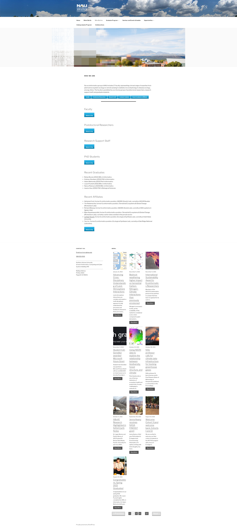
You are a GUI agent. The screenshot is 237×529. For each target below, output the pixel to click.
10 (147, 513)
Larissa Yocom (89, 217)
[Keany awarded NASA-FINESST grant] (136, 414)
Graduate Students (124, 97)
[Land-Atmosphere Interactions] (120, 269)
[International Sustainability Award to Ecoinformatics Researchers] (152, 269)
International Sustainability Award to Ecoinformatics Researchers (152, 280)
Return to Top (89, 115)
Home (78, 20)
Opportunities (148, 20)
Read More (118, 315)
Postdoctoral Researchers (99, 97)
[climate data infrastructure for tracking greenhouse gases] (152, 345)
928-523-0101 (80, 256)
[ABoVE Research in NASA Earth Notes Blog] (120, 414)
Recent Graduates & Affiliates (139, 97)
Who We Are (99, 20)
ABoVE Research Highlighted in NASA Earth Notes (119, 425)
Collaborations (99, 25)
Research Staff (112, 97)
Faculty (87, 97)
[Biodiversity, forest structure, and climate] (136, 345)
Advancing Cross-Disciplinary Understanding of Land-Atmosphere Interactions (119, 283)
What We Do (87, 20)
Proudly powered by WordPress (85, 524)
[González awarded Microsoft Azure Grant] (120, 345)
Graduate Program (112, 20)
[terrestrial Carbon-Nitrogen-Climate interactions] (136, 269)
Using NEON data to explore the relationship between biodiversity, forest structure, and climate (135, 361)
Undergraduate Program (84, 25)
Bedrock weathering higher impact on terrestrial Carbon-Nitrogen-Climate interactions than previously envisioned (135, 288)
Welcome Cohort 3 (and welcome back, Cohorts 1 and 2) (152, 425)
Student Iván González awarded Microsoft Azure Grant (119, 355)
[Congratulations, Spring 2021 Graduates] (120, 474)
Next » (156, 513)
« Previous (118, 513)
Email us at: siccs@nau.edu (84, 252)
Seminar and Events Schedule (131, 20)
